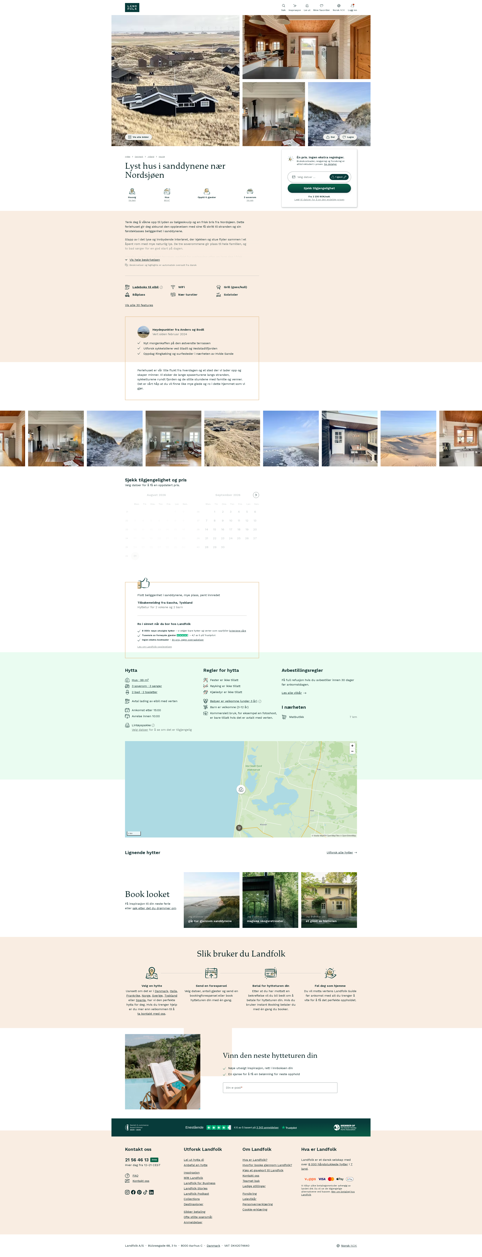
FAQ (135, 1175)
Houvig (162, 157)
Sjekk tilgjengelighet (319, 188)
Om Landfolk (257, 1149)
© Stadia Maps (318, 835)
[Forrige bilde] (125, 860)
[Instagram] (127, 1192)
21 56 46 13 (137, 1160)
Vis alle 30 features (139, 305)
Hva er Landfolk (319, 1149)
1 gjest (338, 177)
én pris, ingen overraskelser (188, 639)
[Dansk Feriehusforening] (345, 1127)
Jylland (151, 157)
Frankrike (133, 995)
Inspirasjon (295, 10)
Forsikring (250, 1193)
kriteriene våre (237, 630)
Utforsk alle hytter (340, 852)
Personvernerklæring (258, 1204)
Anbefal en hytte (195, 1165)
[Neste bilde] (357, 860)
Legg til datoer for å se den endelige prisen (319, 199)
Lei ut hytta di (194, 1160)
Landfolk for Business (199, 1183)
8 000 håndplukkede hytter (328, 1164)
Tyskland (170, 995)
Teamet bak (251, 1181)
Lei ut (307, 10)
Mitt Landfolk (193, 1178)
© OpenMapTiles (332, 835)
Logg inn (352, 10)
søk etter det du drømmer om (154, 908)
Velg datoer (140, 729)
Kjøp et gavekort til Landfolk (263, 1170)
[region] (241, 789)
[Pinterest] (139, 1192)
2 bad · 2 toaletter (144, 692)
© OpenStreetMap (348, 835)
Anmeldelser (193, 1222)
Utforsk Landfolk (203, 1149)
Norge (146, 995)
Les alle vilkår (292, 693)
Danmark (139, 157)
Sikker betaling (194, 1212)
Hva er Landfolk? (255, 1160)
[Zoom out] (352, 751)
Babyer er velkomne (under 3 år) (233, 701)
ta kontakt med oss (151, 1013)
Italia (173, 991)
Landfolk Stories (195, 1188)
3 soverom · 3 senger (147, 686)
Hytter (127, 157)
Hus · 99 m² (140, 680)
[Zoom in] (352, 745)
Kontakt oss (141, 1181)
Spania (141, 1000)
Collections (192, 1199)
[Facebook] (133, 1192)
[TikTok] (145, 1192)
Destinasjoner (193, 1204)
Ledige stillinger (254, 1186)
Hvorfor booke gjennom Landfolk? (267, 1165)
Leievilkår (249, 1199)
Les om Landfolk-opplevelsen (154, 646)
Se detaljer (330, 164)
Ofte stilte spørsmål (198, 1217)
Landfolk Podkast (196, 1193)
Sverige (157, 995)
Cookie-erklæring (255, 1209)
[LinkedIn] (151, 1192)
